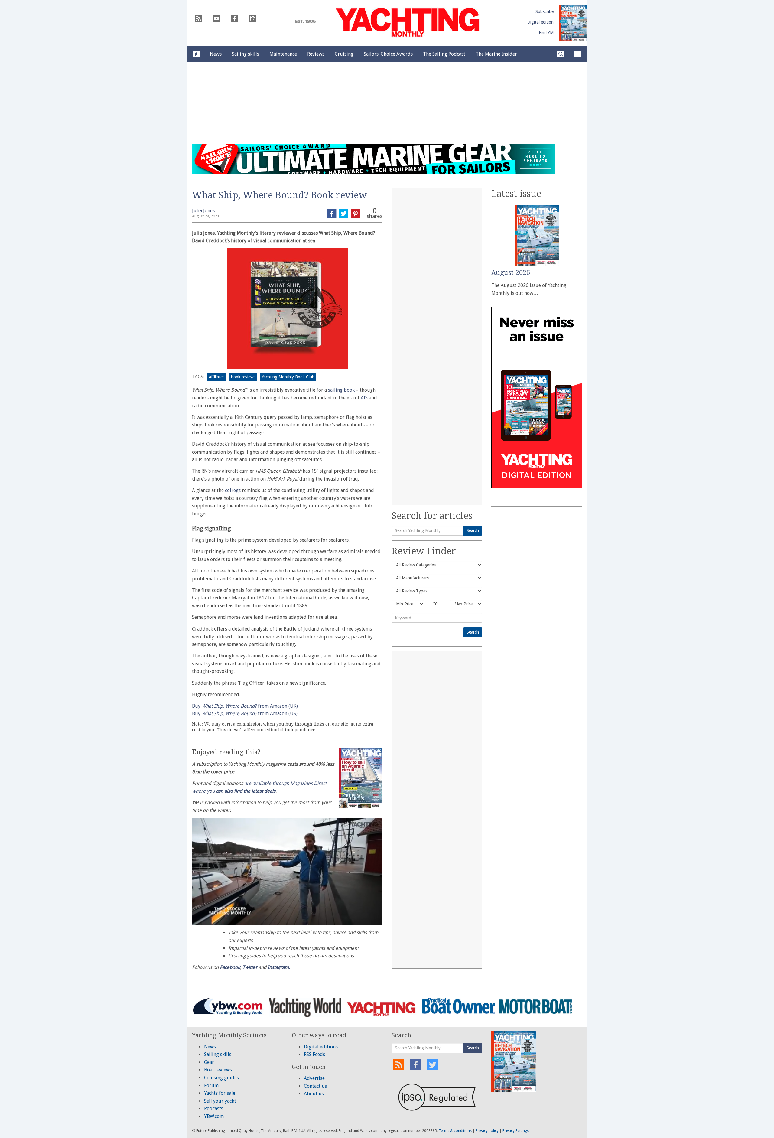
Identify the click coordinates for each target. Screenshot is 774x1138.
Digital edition (540, 22)
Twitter (249, 967)
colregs (233, 490)
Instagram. (279, 967)
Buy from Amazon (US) (245, 713)
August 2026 (510, 272)
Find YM (546, 32)
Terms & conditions (455, 1131)
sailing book (341, 390)
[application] (287, 871)
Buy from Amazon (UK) (245, 706)
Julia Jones (203, 211)
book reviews (243, 376)
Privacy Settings (515, 1131)
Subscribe (544, 11)
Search (473, 530)
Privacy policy (487, 1131)
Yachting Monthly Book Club (288, 376)
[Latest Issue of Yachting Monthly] (573, 23)
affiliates (216, 376)
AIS (364, 398)
